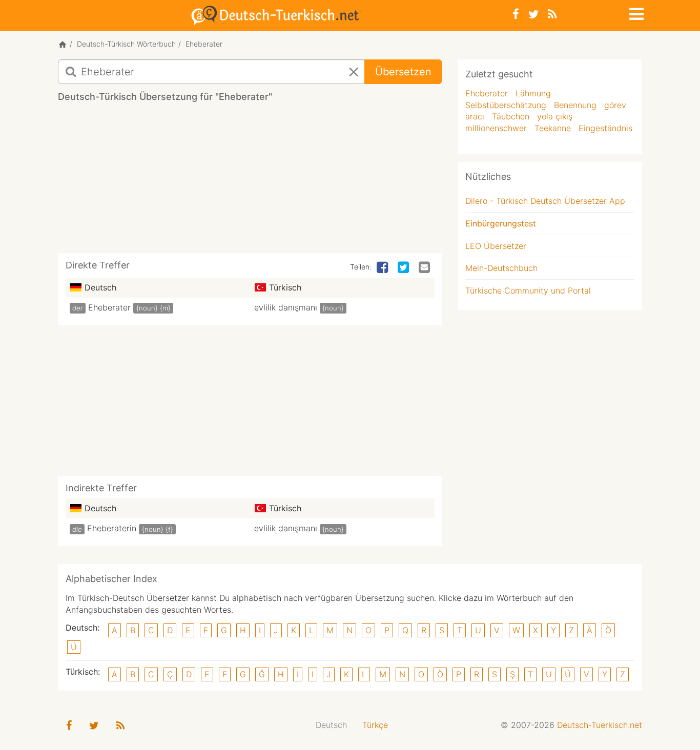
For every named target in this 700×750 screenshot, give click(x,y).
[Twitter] (533, 14)
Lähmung (533, 93)
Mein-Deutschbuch (501, 268)
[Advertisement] (250, 181)
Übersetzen (403, 72)
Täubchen (510, 116)
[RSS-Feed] (552, 14)
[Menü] (635, 12)
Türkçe (375, 725)
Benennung (575, 105)
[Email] (425, 268)
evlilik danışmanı (285, 307)
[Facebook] (516, 14)
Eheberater (109, 307)
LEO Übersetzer (495, 246)
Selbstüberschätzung (505, 105)
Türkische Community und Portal (528, 290)
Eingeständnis (605, 128)
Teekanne (552, 128)
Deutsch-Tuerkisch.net (599, 725)
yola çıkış (554, 116)
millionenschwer (496, 128)
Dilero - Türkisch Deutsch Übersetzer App (545, 201)
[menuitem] (331, 725)
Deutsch (331, 725)
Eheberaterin (111, 528)
